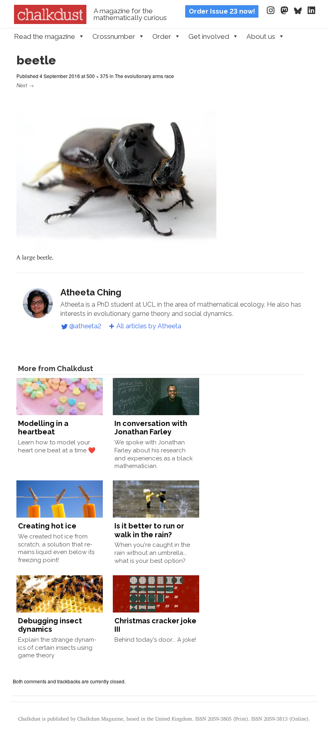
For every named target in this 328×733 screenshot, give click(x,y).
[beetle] (116, 246)
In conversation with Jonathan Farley (150, 427)
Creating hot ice (47, 526)
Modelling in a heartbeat (43, 427)
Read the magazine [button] (44, 36)
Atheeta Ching (90, 292)
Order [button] (161, 36)
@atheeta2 (85, 326)
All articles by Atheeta (148, 326)
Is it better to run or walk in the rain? (149, 530)
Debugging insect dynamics (50, 625)
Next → (25, 85)
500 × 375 (97, 75)
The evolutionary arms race (144, 75)
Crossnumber (113, 36)
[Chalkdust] (50, 22)
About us (260, 36)
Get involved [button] (208, 36)
